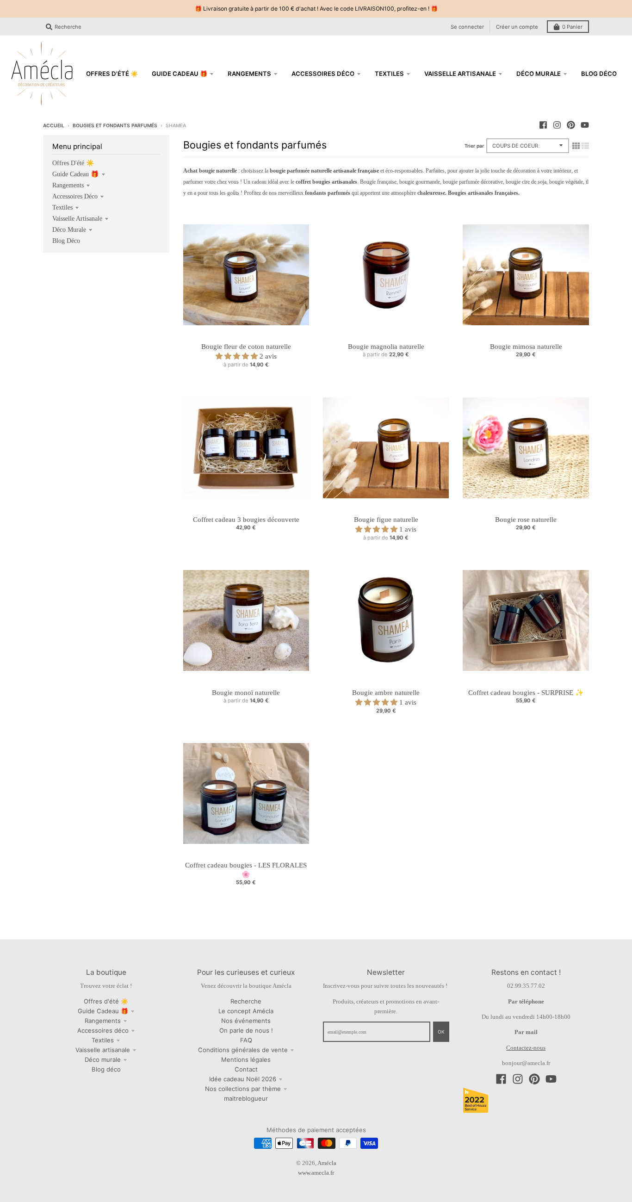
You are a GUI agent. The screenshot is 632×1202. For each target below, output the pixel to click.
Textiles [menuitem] (389, 73)
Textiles (62, 207)
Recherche (245, 1001)
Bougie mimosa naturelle (526, 346)
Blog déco (66, 240)
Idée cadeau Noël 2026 (242, 1079)
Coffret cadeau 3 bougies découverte (246, 519)
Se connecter (467, 27)
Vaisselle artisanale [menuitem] (460, 73)
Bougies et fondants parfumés (115, 125)
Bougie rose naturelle (526, 519)
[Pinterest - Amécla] (571, 125)
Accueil (53, 125)
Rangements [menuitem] (249, 73)
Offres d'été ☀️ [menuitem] (112, 73)
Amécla (326, 1162)
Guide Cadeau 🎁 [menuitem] (179, 73)
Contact (246, 1069)
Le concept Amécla (245, 1011)
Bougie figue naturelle (386, 519)
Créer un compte (517, 27)
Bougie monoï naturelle (246, 692)
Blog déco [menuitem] (599, 73)
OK (441, 1032)
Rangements (68, 185)
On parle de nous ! (246, 1030)
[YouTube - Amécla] (585, 125)
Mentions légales (246, 1059)
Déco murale (69, 229)
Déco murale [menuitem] (538, 73)
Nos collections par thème (243, 1088)
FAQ (246, 1040)
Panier (572, 27)
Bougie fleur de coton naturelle (246, 346)
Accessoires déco (75, 196)
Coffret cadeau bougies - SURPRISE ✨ (526, 692)
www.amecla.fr (316, 1172)
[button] (238, 356)
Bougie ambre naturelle (386, 692)
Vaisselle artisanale (77, 218)
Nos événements (246, 1020)
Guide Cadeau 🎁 (75, 174)
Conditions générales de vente (243, 1049)
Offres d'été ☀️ (73, 163)
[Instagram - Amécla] (557, 125)
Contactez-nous (525, 1047)
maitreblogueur (246, 1098)
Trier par (474, 146)
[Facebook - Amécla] (543, 125)
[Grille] (576, 145)
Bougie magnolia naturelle (386, 346)
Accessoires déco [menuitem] (322, 73)
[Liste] (585, 145)
